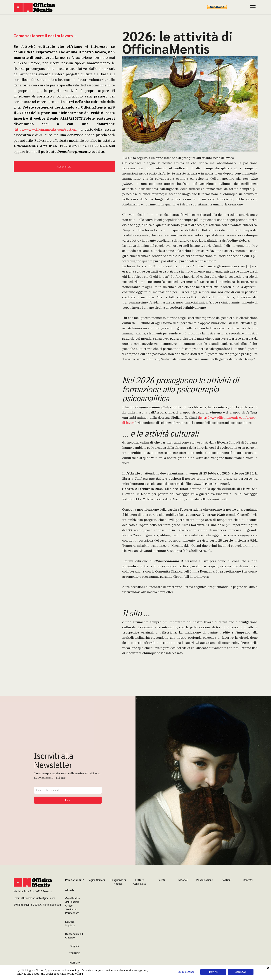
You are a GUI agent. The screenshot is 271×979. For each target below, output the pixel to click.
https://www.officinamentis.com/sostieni (46, 129)
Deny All (213, 971)
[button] (74, 881)
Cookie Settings (186, 971)
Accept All (240, 971)
